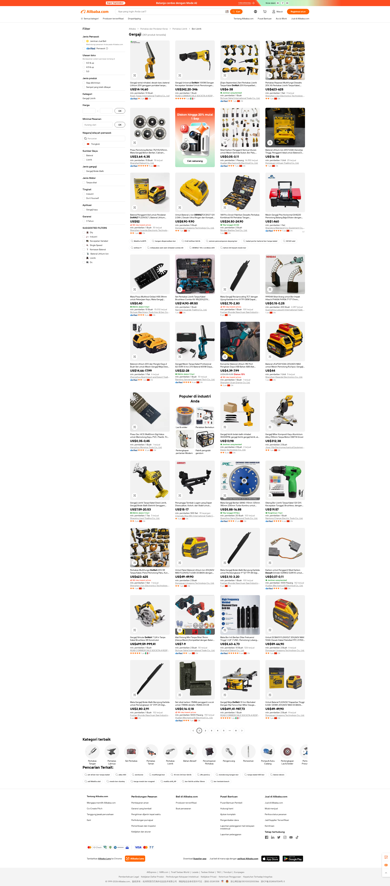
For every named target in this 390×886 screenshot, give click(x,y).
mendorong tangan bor (229, 775)
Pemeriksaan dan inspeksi (143, 826)
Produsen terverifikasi (186, 803)
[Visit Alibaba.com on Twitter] (279, 837)
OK (119, 111)
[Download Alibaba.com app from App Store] (270, 859)
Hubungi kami (226, 808)
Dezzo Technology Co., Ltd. (233, 450)
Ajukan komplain (228, 814)
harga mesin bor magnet (144, 781)
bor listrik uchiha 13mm (195, 781)
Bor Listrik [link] (196, 29)
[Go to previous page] (193, 730)
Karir (89, 820)
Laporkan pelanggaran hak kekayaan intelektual (237, 827)
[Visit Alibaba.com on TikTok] (297, 837)
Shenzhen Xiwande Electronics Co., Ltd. (284, 377)
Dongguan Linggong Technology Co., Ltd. (194, 228)
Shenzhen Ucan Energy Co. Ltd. (235, 382)
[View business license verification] (222, 881)
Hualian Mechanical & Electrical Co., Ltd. (239, 163)
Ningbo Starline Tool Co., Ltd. (233, 230)
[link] (386, 857)
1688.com (163, 872)
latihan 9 (137, 248)
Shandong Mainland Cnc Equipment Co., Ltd (285, 228)
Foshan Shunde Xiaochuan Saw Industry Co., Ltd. (240, 312)
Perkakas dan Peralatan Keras (154, 29)
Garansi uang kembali (141, 808)
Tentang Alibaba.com (97, 796)
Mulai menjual (271, 808)
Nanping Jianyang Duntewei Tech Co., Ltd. (195, 379)
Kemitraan (269, 826)
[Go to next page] (242, 730)
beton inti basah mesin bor (234, 248)
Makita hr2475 (140, 241)
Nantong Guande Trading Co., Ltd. (191, 310)
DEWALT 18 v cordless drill (203, 248)
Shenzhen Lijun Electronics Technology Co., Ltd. (285, 96)
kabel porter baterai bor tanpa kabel (261, 241)
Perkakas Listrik (179, 29)
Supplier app (199, 858)
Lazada (195, 872)
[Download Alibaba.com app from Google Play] (293, 859)
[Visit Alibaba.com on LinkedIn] (273, 837)
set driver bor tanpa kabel (99, 775)
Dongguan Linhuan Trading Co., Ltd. (282, 163)
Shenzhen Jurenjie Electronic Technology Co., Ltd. (150, 230)
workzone (139, 775)
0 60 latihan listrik (192, 241)
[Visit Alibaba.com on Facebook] (266, 837)
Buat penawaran (183, 808)
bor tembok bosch (221, 781)
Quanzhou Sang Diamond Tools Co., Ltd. (239, 518)
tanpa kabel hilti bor (255, 775)
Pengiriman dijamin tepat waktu (146, 814)
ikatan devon (278, 775)
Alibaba (132, 29)
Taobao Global (207, 872)
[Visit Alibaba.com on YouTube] (291, 837)
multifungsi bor (158, 775)
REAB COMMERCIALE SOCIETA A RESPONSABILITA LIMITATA (195, 96)
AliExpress (151, 872)
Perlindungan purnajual (142, 820)
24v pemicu (205, 775)
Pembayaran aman (140, 803)
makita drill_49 (170, 781)
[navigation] (104, 380)
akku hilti (122, 775)
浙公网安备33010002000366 (244, 881)
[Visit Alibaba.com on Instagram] (285, 837)
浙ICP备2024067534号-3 (273, 881)
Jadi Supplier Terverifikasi (277, 820)
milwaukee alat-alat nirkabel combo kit (166, 248)
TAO (219, 872)
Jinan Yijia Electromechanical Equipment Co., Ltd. (285, 447)
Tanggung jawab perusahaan (100, 814)
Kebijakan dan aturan (141, 831)
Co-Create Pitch (94, 808)
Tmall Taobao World (180, 872)
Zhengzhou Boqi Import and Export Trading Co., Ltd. (150, 377)
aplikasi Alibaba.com (247, 858)
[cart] (265, 12)
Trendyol (227, 872)
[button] (227, 11)
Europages (239, 872)
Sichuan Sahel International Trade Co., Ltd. (240, 98)
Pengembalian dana (229, 820)
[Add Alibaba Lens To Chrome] (135, 859)
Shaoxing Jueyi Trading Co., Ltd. (145, 518)
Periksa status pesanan (276, 814)
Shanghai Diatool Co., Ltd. (142, 163)
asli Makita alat (94, 781)
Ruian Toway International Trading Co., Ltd (149, 96)
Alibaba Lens (104, 858)
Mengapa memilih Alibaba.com (101, 803)
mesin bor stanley (117, 781)
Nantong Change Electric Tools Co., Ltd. (284, 518)
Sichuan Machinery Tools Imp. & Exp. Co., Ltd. (150, 312)
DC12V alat (290, 241)
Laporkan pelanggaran (230, 834)
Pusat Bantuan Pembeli (231, 803)
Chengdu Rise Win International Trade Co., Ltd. (195, 516)
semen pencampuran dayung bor (223, 241)
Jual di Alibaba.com (274, 803)
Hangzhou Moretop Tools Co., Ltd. (146, 447)
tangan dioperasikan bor (165, 241)
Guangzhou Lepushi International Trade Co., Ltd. (285, 310)
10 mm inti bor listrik (182, 775)
